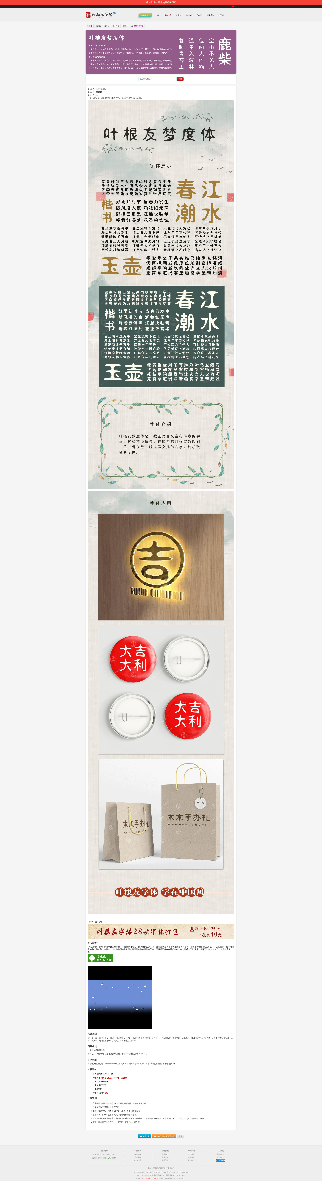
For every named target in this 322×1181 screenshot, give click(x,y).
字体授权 (189, 15)
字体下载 (168, 15)
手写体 (89, 26)
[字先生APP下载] (100, 961)
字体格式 (165, 1154)
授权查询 (210, 15)
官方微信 (220, 1157)
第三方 (125, 26)
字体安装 (165, 1157)
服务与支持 (138, 1160)
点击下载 (146, 1136)
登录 (234, 6)
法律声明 (137, 1157)
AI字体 (106, 26)
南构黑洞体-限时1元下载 (103, 1074)
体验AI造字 (145, 15)
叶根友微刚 (97, 1089)
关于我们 (191, 1154)
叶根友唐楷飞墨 (99, 1085)
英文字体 (116, 26)
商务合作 (191, 1160)
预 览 (180, 79)
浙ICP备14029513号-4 (149, 1178)
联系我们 (191, 1157)
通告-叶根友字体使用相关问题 (232, 2)
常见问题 (165, 1160)
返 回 (181, 1136)
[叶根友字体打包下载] (161, 939)
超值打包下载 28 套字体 (166, 1136)
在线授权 (137, 1154)
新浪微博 (220, 1154)
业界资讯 (221, 15)
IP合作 (178, 15)
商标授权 (200, 15)
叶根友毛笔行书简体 (101, 1081)
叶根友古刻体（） (101, 1093)
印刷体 (98, 26)
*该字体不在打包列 (95, 922)
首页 (157, 15)
